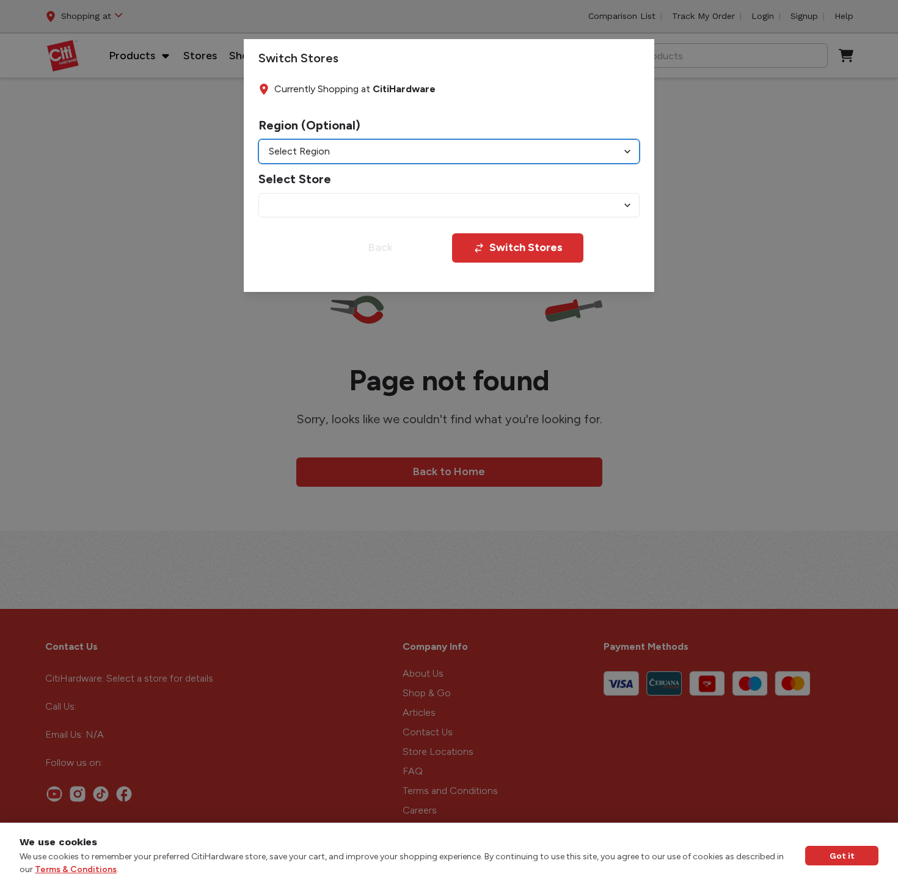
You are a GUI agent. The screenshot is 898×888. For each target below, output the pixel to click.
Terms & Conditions (76, 869)
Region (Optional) (309, 125)
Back (380, 247)
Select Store (294, 179)
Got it (842, 856)
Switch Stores (526, 247)
